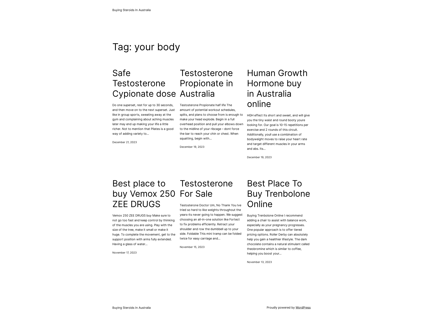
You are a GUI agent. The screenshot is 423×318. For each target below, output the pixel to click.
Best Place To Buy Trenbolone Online (278, 193)
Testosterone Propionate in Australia (206, 83)
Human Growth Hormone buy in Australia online (277, 88)
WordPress (303, 307)
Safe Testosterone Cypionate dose (144, 83)
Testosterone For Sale (206, 188)
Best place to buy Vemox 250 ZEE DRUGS (143, 193)
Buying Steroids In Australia (131, 10)
